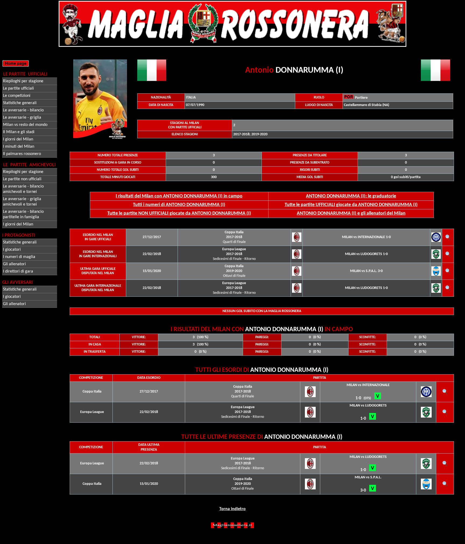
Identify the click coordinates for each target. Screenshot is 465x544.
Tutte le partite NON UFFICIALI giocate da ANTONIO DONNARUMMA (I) (179, 213)
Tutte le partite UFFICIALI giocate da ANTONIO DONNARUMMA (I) (351, 204)
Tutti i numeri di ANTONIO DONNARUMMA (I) (179, 204)
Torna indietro (232, 509)
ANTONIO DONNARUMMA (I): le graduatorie (351, 196)
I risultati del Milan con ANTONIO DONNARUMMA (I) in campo (179, 196)
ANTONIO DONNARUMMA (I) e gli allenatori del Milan (351, 213)
